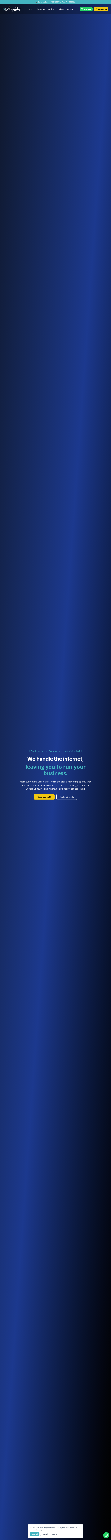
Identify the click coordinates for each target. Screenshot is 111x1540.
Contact (70, 9)
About (61, 9)
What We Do (40, 9)
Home (30, 9)
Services (51, 9)
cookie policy (37, 1530)
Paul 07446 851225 (68, 2)
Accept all (35, 1534)
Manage (54, 1534)
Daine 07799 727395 (52, 2)
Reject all (45, 1534)
